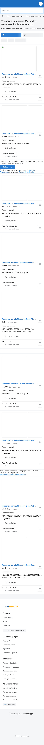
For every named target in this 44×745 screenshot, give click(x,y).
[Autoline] (2, 16)
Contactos (6, 625)
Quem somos (7, 617)
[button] (40, 3)
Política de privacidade (11, 667)
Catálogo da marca (9, 679)
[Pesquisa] (40, 10)
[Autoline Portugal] (14, 3)
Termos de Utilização (26, 172)
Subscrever (7, 167)
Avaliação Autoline (9, 675)
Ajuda (5, 621)
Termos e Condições (10, 663)
